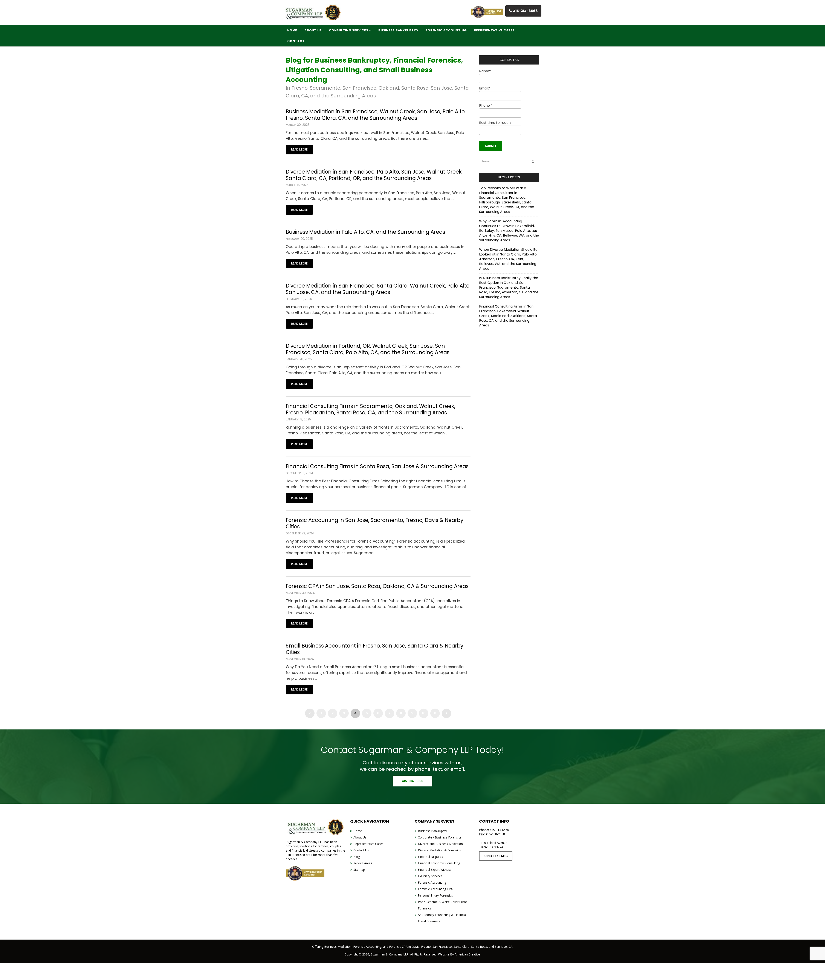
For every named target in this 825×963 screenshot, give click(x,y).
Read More (299, 149)
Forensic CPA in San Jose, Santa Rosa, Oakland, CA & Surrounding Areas (377, 586)
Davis (415, 947)
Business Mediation (337, 947)
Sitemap (359, 870)
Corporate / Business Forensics (439, 837)
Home (357, 831)
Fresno (426, 947)
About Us (359, 837)
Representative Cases (368, 844)
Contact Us (361, 850)
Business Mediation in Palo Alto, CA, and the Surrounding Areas (365, 231)
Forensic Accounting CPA (435, 889)
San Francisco (442, 947)
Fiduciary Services (430, 876)
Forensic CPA (398, 947)
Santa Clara (461, 947)
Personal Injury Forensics (435, 895)
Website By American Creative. (459, 954)
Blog (356, 857)
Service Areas (362, 863)
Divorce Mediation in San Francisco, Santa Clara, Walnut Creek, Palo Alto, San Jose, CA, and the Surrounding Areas (378, 289)
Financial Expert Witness (434, 870)
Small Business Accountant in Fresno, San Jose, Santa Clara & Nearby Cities (374, 649)
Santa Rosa (479, 947)
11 (435, 713)
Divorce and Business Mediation (440, 844)
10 (424, 713)
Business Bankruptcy (432, 831)
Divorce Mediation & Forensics (439, 850)
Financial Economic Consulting (439, 863)
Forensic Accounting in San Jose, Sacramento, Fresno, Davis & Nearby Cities (374, 523)
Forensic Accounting (432, 882)
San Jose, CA (503, 947)
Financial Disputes (430, 857)
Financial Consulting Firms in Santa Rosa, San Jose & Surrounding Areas (377, 466)
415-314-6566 (525, 10)
